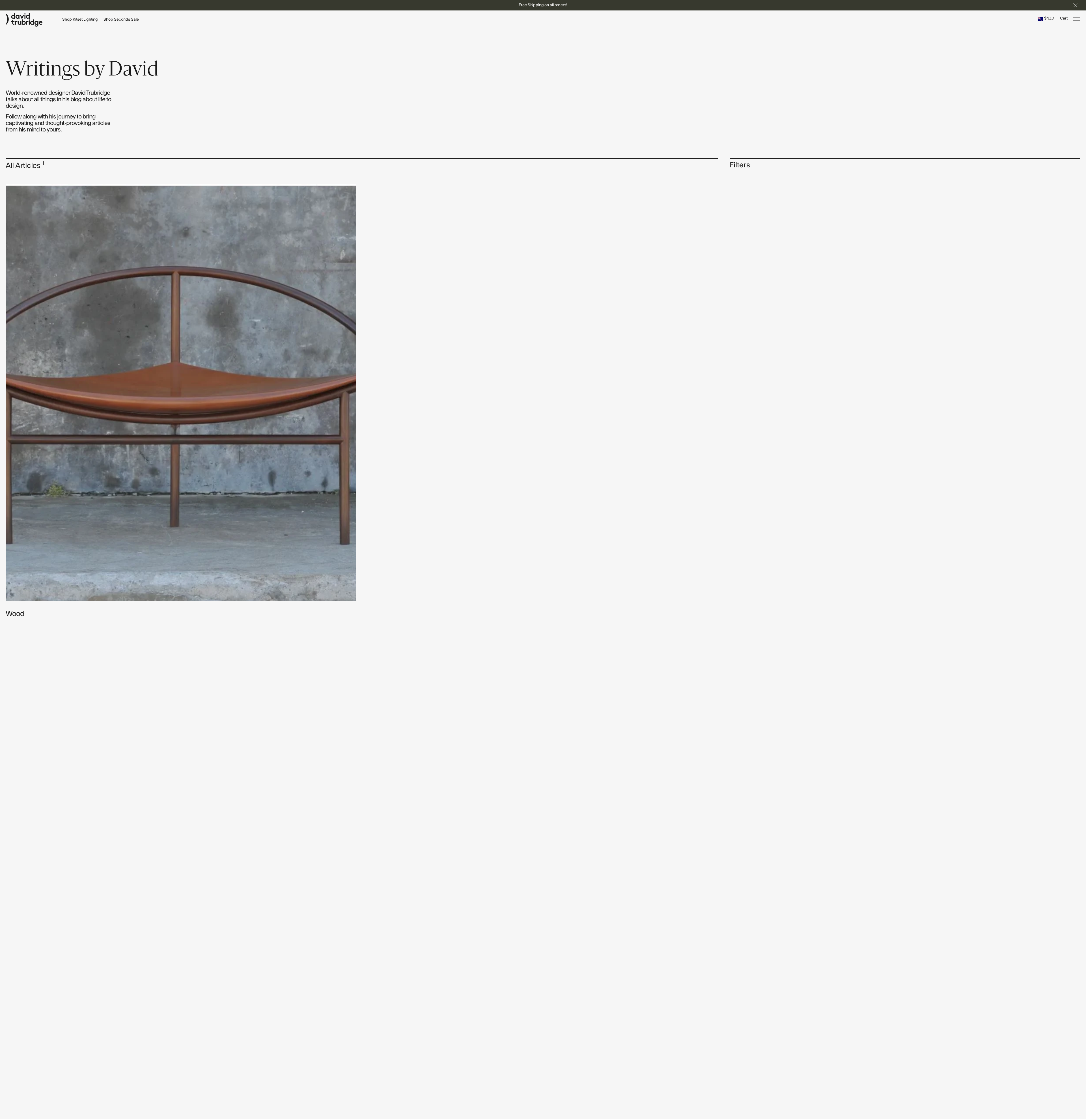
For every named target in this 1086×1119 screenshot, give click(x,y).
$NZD (1049, 18)
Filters (740, 165)
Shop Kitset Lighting (80, 19)
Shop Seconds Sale (121, 19)
